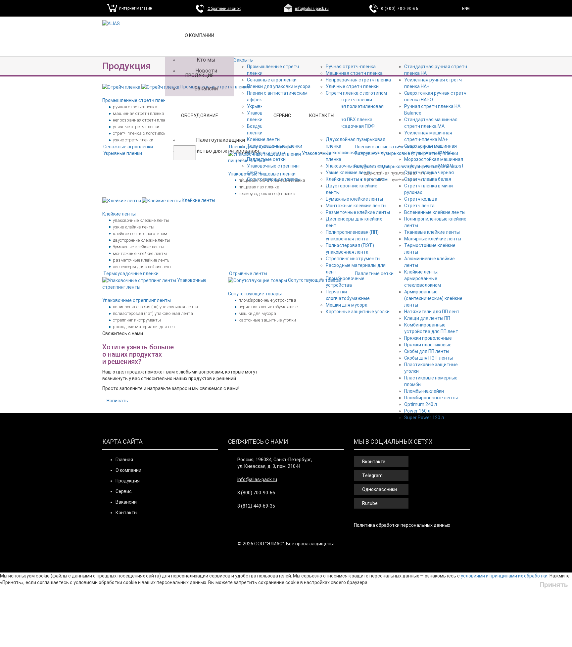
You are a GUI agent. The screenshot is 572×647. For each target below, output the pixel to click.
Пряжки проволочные (428, 338)
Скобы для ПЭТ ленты (428, 358)
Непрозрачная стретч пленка (358, 79)
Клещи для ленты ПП (427, 318)
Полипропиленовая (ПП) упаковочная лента (155, 306)
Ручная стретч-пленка (351, 66)
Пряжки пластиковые (428, 344)
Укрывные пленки (122, 153)
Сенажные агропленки (272, 79)
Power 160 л (417, 411)
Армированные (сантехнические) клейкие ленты (433, 298)
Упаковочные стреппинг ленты (136, 300)
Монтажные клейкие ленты (356, 205)
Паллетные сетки (266, 159)
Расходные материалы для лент (145, 326)
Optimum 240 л (420, 404)
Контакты (321, 115)
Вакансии (126, 502)
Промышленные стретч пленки (136, 100)
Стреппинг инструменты (353, 258)
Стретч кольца (420, 199)
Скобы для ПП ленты (426, 351)
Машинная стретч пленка (354, 73)
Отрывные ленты (266, 152)
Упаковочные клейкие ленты (357, 166)
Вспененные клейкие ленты (434, 212)
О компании (128, 470)
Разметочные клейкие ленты (358, 212)
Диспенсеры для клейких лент (142, 266)
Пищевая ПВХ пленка (349, 119)
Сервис (282, 115)
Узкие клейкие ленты (349, 172)
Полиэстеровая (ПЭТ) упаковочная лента (153, 313)
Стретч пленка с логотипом (356, 93)
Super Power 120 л (424, 417)
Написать (117, 400)
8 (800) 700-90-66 (399, 8)
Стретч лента (419, 205)
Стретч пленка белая (427, 179)
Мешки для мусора (346, 305)
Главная (124, 459)
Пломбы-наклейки (424, 391)
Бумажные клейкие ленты (354, 199)
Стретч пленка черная (429, 172)
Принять (554, 585)
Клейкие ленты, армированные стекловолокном (422, 278)
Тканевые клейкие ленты (432, 232)
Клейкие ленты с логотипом (357, 179)
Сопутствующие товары (274, 179)
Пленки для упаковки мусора (278, 86)
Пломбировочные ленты (431, 397)
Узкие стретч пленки (349, 99)
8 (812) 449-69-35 (256, 506)
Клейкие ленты (263, 139)
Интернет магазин (135, 8)
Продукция (199, 75)
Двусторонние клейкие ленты (141, 240)
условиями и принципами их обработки (504, 575)
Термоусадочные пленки (274, 146)
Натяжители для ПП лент (431, 311)
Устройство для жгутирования (220, 151)
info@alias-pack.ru (312, 8)
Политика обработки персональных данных (402, 525)
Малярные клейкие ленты (432, 238)
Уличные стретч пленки (352, 86)
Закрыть (243, 60)
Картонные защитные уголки (358, 311)
